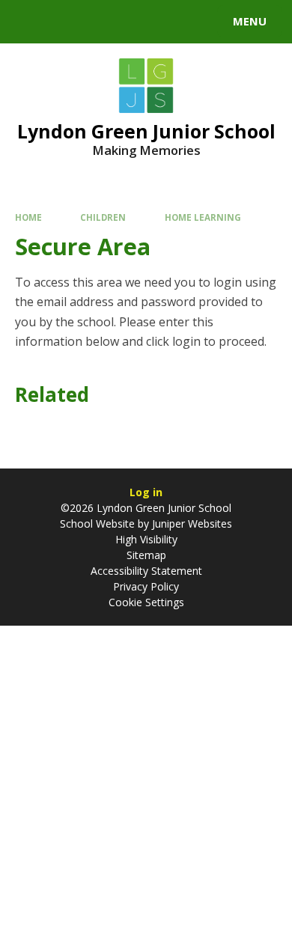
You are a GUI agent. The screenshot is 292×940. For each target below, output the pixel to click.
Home (28, 217)
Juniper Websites (190, 523)
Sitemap (146, 555)
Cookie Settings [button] (146, 602)
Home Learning (203, 217)
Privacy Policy (146, 586)
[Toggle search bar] (28, 21)
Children (103, 217)
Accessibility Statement (146, 571)
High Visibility (146, 539)
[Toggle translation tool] (66, 21)
